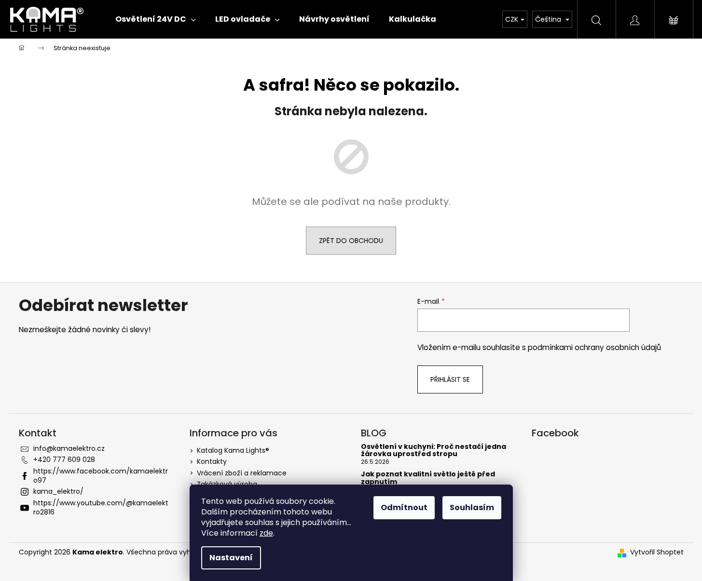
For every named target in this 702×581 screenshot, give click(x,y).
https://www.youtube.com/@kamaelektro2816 (100, 507)
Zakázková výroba (227, 484)
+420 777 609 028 (64, 459)
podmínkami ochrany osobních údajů (594, 347)
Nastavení (231, 557)
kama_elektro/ (58, 491)
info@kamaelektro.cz (69, 448)
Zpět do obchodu (351, 240)
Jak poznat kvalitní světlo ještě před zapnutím (428, 478)
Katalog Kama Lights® (233, 450)
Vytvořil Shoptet (657, 552)
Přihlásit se (450, 379)
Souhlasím (472, 507)
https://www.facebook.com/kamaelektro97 (100, 475)
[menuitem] (156, 19)
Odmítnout (404, 507)
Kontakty (212, 461)
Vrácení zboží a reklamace (242, 473)
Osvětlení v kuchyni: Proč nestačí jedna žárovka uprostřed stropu (433, 450)
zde (266, 533)
